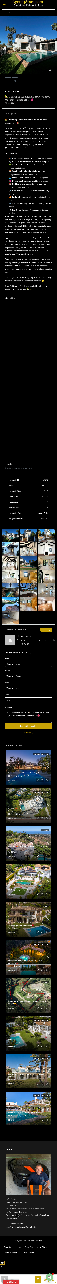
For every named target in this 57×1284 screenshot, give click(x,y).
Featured (16, 92)
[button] (8, 80)
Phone (7, 670)
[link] (28, 767)
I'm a (7, 694)
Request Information (28, 726)
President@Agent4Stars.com (16, 1202)
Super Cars (29, 1247)
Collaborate (12, 1218)
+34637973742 (27, 640)
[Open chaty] (49, 1277)
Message (8, 706)
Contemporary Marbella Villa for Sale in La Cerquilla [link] (23, 773)
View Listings (46, 630)
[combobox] (28, 700)
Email (7, 682)
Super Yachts (42, 1247)
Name (7, 658)
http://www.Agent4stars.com (16, 1212)
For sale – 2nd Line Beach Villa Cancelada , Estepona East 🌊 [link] (26, 1112)
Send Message (28, 732)
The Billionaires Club (12, 1252)
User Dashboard (30, 1252)
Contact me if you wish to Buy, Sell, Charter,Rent (27, 1215)
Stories (18, 1247)
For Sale (8, 92)
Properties (7, 1247)
